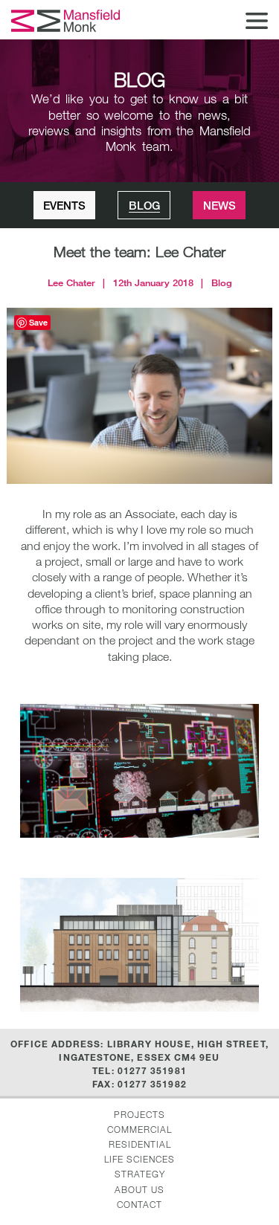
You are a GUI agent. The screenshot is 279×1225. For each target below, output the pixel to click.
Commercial (139, 1129)
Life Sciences (139, 1159)
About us (139, 1189)
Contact (139, 1204)
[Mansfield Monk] (67, 21)
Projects (139, 1114)
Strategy (140, 1174)
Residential (140, 1144)
